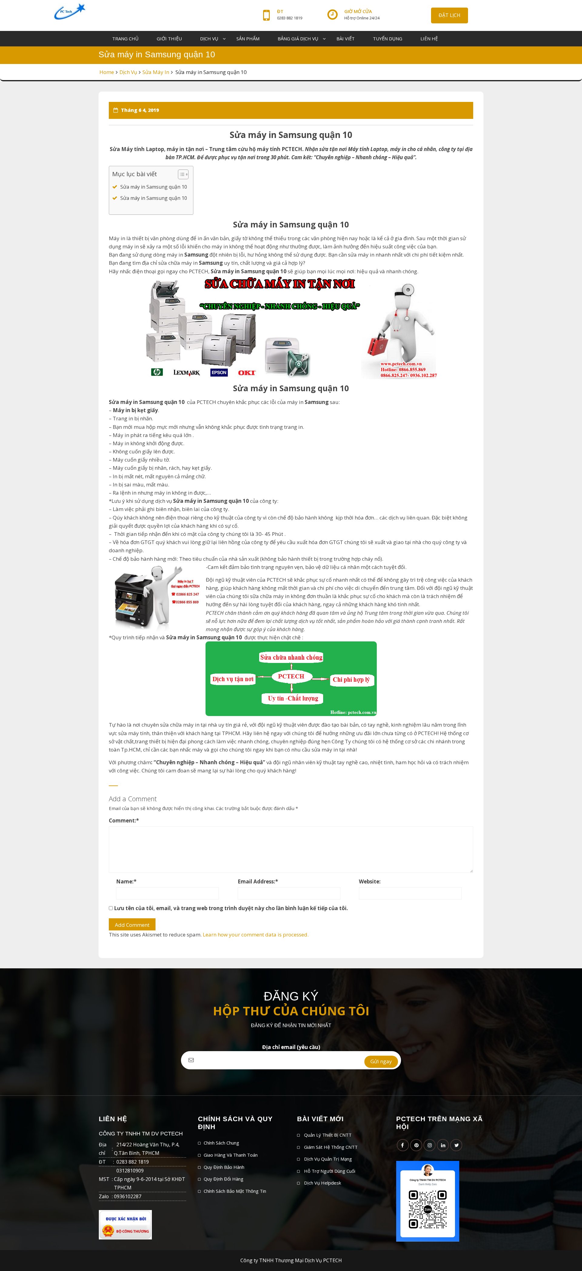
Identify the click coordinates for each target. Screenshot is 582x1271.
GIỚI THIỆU (169, 38)
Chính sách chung (221, 1143)
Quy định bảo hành (224, 1167)
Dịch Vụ (128, 72)
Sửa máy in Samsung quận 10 (153, 186)
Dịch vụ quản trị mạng (328, 1159)
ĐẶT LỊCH (449, 15)
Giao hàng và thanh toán (231, 1155)
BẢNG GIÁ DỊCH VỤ (298, 38)
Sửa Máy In (155, 72)
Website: (370, 881)
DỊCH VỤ (209, 38)
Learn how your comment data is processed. (256, 934)
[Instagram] (429, 1145)
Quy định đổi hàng (223, 1179)
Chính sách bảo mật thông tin (235, 1191)
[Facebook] (403, 1145)
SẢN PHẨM (247, 38)
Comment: (124, 820)
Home (106, 72)
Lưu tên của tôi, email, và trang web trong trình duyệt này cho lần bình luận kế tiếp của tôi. (231, 908)
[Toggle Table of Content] (180, 174)
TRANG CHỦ (125, 38)
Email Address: (258, 881)
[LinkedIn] (443, 1145)
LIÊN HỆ (429, 38)
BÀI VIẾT (345, 38)
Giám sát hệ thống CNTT (331, 1147)
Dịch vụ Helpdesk (322, 1183)
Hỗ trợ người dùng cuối (329, 1171)
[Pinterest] (416, 1145)
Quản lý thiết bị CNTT (328, 1135)
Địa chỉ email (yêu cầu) (291, 1047)
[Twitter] (456, 1145)
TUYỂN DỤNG (387, 38)
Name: (126, 881)
